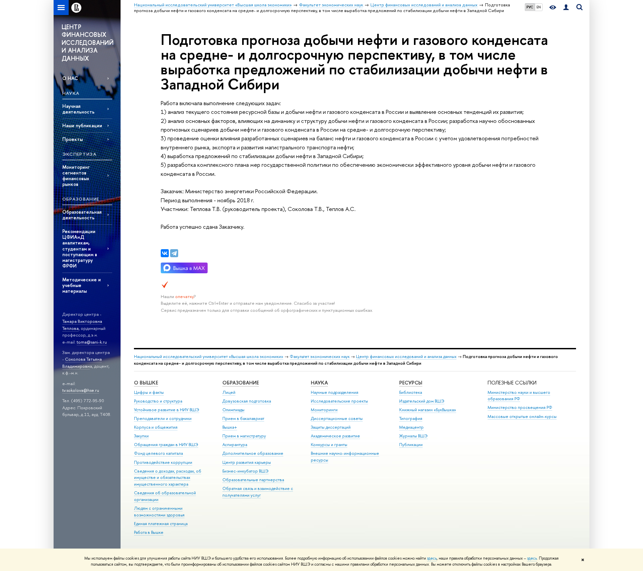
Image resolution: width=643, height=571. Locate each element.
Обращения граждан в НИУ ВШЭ (166, 444)
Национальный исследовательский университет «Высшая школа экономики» (208, 356)
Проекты (72, 139)
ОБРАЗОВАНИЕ (240, 382)
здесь (432, 558)
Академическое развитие (335, 436)
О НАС (70, 78)
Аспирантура (234, 444)
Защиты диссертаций (331, 427)
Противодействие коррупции (163, 462)
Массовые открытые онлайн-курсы (522, 416)
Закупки (141, 436)
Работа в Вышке (148, 532)
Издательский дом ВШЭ (421, 401)
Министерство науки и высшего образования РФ (519, 395)
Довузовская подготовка (246, 401)
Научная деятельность (78, 109)
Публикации (411, 444)
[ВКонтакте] (165, 253)
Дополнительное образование (252, 453)
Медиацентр (411, 427)
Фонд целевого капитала (158, 453)
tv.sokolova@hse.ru (80, 390)
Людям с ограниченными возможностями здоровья (159, 511)
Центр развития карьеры (246, 462)
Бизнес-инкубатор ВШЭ (245, 471)
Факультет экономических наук (320, 356)
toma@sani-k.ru (92, 342)
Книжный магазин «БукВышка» (427, 410)
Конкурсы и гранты (329, 444)
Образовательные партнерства (253, 480)
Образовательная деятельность (81, 215)
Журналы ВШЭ (413, 436)
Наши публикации (82, 125)
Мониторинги (324, 410)
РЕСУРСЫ (410, 382)
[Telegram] (174, 253)
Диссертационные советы (337, 418)
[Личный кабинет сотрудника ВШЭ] (566, 7)
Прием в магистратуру (244, 436)
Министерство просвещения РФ (520, 407)
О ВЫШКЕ (146, 382)
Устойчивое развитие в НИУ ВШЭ (166, 410)
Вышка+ (229, 427)
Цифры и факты (149, 392)
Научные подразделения (334, 392)
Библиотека (410, 392)
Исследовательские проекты (339, 401)
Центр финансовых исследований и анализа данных (406, 356)
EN (539, 7)
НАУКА (319, 382)
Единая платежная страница (161, 523)
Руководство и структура (158, 401)
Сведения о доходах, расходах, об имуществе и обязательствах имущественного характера (167, 477)
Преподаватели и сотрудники (163, 418)
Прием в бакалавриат (243, 418)
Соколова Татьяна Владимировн (82, 362)
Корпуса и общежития (155, 427)
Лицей (228, 392)
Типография (410, 418)
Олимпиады (233, 410)
